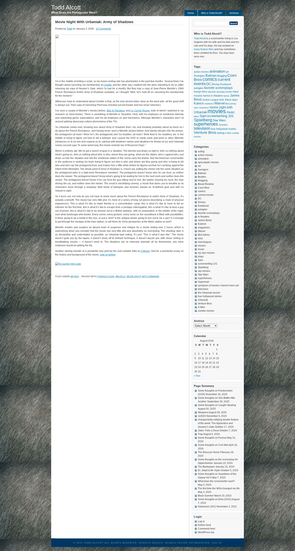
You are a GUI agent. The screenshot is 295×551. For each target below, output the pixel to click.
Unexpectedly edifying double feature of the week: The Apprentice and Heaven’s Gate (218, 423)
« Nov (197, 375)
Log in (201, 521)
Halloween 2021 (207, 506)
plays (196, 116)
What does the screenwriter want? (216, 481)
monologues (205, 242)
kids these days (228, 99)
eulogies (198, 88)
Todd (69, 28)
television (202, 128)
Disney (216, 84)
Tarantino (223, 125)
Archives (234, 13)
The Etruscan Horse (209, 452)
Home (190, 13)
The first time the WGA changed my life (219, 488)
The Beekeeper (206, 466)
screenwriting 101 (220, 116)
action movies (201, 71)
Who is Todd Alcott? (211, 13)
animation (217, 71)
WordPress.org (206, 532)
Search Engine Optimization (187, 543)
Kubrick (199, 103)
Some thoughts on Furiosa (212, 437)
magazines (204, 227)
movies (74, 276)
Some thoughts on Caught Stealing (217, 405)
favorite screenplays (218, 88)
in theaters (217, 95)
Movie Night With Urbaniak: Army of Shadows (94, 22)
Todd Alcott (66, 7)
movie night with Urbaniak (143, 276)
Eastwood (225, 84)
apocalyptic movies (208, 162)
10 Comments (103, 28)
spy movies (204, 271)
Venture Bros (205, 132)
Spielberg (203, 119)
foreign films (105, 276)
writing (220, 132)
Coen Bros (204, 187)
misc (196, 107)
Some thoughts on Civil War (213, 445)
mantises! (209, 103)
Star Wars (219, 120)
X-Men (228, 133)
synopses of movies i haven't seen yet (218, 285)
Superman (203, 281)
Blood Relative (206, 184)
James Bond (205, 220)
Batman (211, 75)
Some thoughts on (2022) (214, 499)
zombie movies (206, 310)
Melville (120, 276)
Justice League (210, 99)
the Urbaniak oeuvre (209, 292)
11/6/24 (202, 416)
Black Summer (206, 495)
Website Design (151, 543)
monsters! (204, 107)
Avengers (199, 75)
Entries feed (204, 525)
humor (206, 95)
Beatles (202, 176)
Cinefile (107, 84)
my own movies (206, 252)
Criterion (145, 251)
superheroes (206, 124)
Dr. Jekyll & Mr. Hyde (209, 470)
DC (208, 84)
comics (209, 79)
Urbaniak (203, 300)
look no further (107, 254)
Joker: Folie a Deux (208, 430)
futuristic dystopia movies (220, 92)
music (231, 112)
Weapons (203, 412)
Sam (203, 116)
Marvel (220, 103)
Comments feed (206, 528)
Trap (200, 434)
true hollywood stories (223, 129)
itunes (226, 96)
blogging (222, 75)
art (227, 71)
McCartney (230, 103)
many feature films (204, 49)
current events (205, 195)
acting (201, 151)
